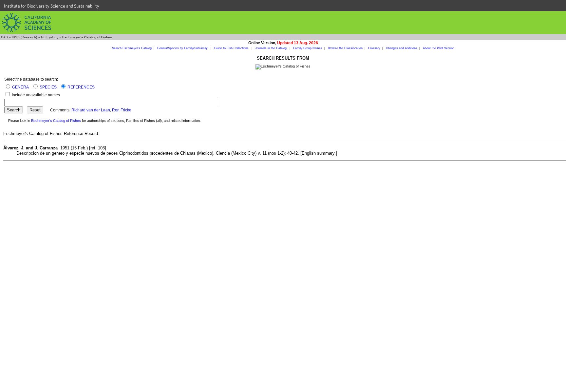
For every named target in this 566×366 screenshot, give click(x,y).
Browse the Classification (345, 48)
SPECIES (48, 87)
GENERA (20, 87)
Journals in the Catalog (271, 48)
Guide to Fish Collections (232, 48)
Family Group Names (307, 48)
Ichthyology (49, 37)
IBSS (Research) (24, 37)
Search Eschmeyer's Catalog (132, 48)
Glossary (374, 48)
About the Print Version (438, 48)
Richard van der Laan (90, 110)
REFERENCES (81, 87)
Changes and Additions (401, 48)
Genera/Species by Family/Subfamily (183, 48)
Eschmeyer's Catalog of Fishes (56, 121)
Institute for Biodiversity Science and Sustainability (51, 6)
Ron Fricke (121, 110)
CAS (4, 37)
